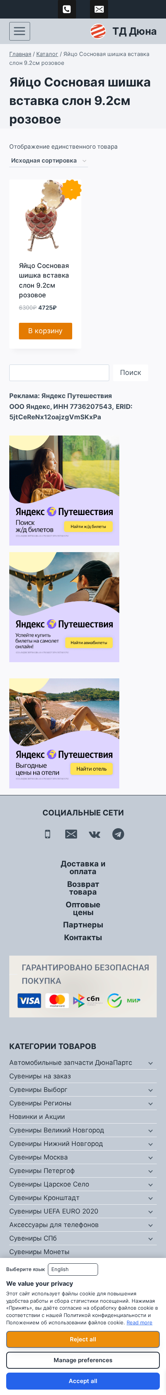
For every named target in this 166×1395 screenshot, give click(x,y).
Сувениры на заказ (40, 1076)
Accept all (83, 1381)
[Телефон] (47, 834)
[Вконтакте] (95, 834)
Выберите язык (25, 1269)
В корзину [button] (45, 331)
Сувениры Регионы (40, 1103)
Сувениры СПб (33, 1238)
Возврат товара (83, 888)
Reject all (83, 1339)
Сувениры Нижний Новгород (56, 1144)
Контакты (83, 937)
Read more (139, 1322)
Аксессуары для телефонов (54, 1225)
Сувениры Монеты (39, 1252)
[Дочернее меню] (150, 1063)
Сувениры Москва (38, 1157)
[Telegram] (118, 834)
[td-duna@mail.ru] (99, 9)
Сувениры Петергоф (42, 1171)
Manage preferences (83, 1360)
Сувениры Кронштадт (44, 1198)
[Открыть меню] (19, 31)
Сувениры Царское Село (49, 1184)
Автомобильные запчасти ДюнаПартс (70, 1062)
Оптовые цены (83, 908)
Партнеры (83, 924)
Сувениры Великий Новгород (56, 1130)
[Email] (71, 834)
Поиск (130, 372)
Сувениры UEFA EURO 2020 (53, 1211)
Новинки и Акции (37, 1116)
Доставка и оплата (83, 867)
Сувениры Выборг (38, 1089)
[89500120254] (67, 9)
